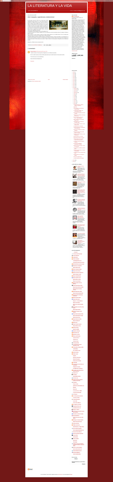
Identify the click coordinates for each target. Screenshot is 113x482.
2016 (74, 83)
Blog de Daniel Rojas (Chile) (77, 285)
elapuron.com (75, 372)
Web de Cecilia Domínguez (77, 447)
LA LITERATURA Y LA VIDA (50, 6)
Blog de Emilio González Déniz (78, 293)
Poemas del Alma (76, 423)
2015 (74, 84)
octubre (75, 91)
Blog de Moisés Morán (76, 309)
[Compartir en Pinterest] (50, 45)
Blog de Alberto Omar (76, 267)
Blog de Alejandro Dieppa (77, 269)
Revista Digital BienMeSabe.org (78, 430)
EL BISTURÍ (75, 362)
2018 (74, 80)
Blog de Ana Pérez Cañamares (78, 272)
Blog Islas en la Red (76, 334)
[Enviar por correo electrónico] (46, 45)
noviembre (75, 89)
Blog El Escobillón (76, 329)
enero (75, 103)
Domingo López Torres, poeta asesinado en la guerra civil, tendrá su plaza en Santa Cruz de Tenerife (81, 191)
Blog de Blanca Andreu (77, 279)
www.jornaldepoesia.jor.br (77, 450)
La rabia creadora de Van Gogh (79, 158)
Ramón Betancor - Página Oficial (78, 426)
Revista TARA (75, 435)
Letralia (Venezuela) (76, 399)
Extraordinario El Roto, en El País (79, 137)
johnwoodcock (60, 474)
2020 (74, 77)
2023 (74, 73)
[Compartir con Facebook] (49, 45)
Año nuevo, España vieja (78, 156)
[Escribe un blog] (47, 45)
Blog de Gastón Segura (77, 297)
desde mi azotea (76, 352)
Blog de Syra (75, 322)
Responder (32, 61)
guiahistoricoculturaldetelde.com (78, 385)
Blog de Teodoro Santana (77, 324)
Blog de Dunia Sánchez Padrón (78, 287)
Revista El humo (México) (77, 431)
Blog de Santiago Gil (76, 320)
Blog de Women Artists (77, 325)
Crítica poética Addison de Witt (78, 347)
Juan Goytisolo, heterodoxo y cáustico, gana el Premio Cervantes (81, 241)
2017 (74, 81)
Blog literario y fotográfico (77, 265)
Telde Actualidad (76, 438)
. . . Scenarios (75, 252)
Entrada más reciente (31, 79)
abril (74, 99)
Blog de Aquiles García (77, 277)
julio (74, 95)
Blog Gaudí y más (76, 332)
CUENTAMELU (75, 348)
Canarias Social (75, 341)
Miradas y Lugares (76, 409)
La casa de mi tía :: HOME (77, 390)
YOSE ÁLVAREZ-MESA (77, 454)
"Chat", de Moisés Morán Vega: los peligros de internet (81, 217)
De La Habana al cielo (76, 350)
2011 (74, 161)
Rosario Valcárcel (33, 51)
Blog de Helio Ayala (76, 299)
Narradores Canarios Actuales (78, 413)
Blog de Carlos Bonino (77, 281)
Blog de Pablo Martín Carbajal (78, 315)
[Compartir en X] (48, 45)
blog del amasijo (75, 327)
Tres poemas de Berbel (81, 233)
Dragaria (74, 355)
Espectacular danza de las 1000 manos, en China (79, 132)
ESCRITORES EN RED (77, 376)
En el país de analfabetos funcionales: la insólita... (78, 144)
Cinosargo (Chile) (76, 342)
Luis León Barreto (76, 16)
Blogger (71, 474)
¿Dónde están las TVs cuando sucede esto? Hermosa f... (78, 139)
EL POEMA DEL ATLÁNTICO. (78, 368)
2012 (74, 160)
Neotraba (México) (76, 415)
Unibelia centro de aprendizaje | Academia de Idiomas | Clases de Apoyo (78, 444)
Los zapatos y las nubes (77, 404)
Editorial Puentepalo (76, 359)
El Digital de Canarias (76, 366)
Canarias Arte (75, 339)
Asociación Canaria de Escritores (78, 262)
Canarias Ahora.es (76, 337)
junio (74, 96)
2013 (74, 87)
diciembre (75, 88)
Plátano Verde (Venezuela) (77, 421)
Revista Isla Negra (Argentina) (78, 433)
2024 (74, 72)
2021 (74, 76)
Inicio (49, 79)
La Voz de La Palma (76, 397)
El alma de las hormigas (77, 360)
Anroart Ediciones (76, 255)
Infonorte (74, 387)
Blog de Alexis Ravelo (76, 270)
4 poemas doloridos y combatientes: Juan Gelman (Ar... (79, 128)
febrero (75, 102)
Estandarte (75, 382)
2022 (74, 74)
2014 (74, 85)
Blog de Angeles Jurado (77, 274)
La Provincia (75, 394)
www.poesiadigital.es (76, 452)
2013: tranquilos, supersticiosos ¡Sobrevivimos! (79, 109)
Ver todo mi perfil (74, 50)
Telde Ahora (75, 440)
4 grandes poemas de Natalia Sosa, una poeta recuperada (81, 209)
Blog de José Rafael (76, 302)
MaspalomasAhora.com (77, 406)
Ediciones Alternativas (77, 357)
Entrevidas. (75, 374)
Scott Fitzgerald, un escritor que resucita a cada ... (79, 122)
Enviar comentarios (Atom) (36, 81)
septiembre (75, 92)
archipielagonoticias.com (77, 260)
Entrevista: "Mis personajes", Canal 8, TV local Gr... (79, 146)
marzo (75, 100)
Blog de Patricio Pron (76, 317)
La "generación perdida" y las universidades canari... (78, 111)
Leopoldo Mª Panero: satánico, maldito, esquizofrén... (78, 105)
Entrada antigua (65, 79)
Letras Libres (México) (77, 402)
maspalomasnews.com (77, 407)
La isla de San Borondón (77, 392)
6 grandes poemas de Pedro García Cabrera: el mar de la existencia (81, 175)
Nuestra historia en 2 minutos (78, 136)
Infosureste (75, 389)
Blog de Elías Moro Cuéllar (77, 291)
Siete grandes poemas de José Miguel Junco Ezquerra (81, 225)
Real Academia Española (77, 428)
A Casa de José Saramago (77, 253)
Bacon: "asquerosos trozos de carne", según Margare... (78, 117)
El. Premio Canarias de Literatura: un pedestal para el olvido (81, 200)
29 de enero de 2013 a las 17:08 (42, 51)
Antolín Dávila (75, 257)
